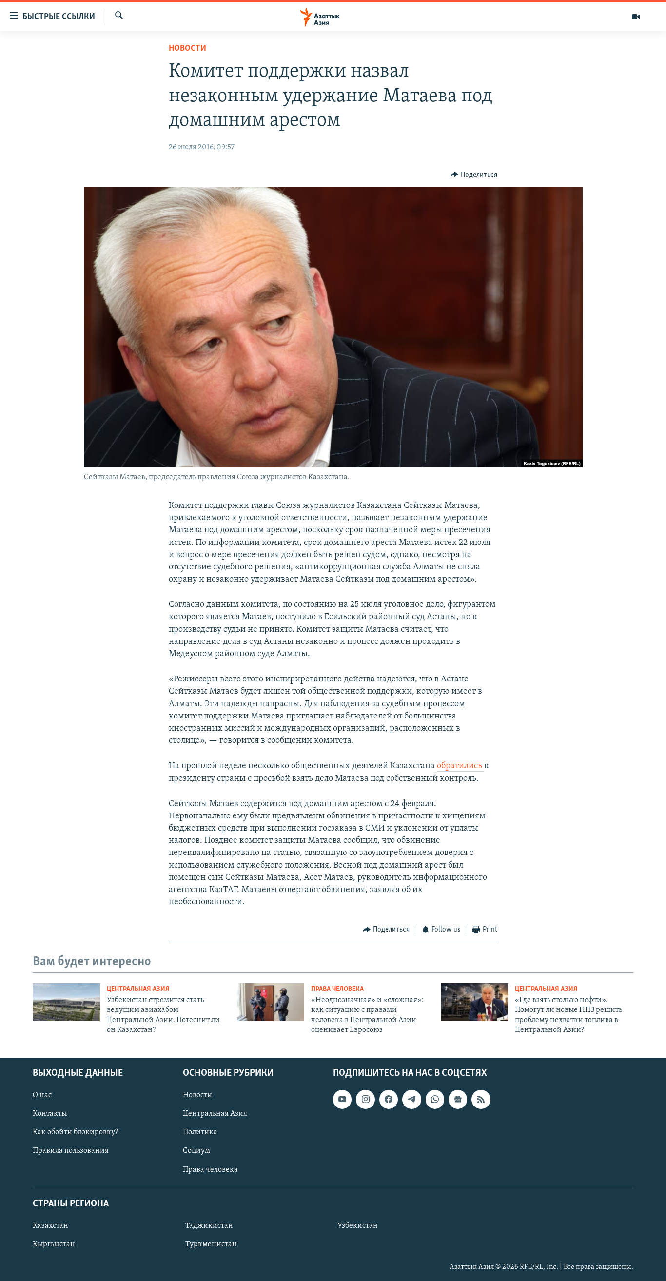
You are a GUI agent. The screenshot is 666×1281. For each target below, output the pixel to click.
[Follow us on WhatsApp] (435, 1099)
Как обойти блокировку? (75, 1132)
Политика (200, 1132)
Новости (187, 48)
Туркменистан (211, 1244)
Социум (196, 1151)
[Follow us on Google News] (458, 1099)
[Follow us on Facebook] (388, 1099)
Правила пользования (71, 1151)
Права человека (337, 989)
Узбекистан (357, 1225)
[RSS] (480, 1099)
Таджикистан (209, 1225)
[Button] (474, 175)
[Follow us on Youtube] (342, 1099)
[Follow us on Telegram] (411, 1099)
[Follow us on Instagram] (365, 1099)
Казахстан (50, 1225)
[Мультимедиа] (635, 16)
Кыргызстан (54, 1244)
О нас (42, 1095)
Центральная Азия (138, 989)
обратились (460, 766)
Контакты (50, 1114)
